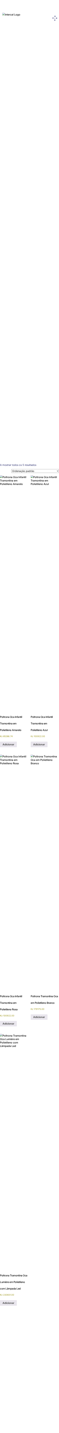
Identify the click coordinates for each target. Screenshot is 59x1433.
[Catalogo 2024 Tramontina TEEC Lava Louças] (28, 315)
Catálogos (9, 1369)
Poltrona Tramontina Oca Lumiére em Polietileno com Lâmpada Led (16, 253)
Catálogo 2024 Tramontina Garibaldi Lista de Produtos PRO (27, 336)
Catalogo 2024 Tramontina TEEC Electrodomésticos (21, 309)
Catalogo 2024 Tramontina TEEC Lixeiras (26, 298)
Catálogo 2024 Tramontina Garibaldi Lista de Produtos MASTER (27, 427)
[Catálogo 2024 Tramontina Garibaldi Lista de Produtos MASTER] (28, 419)
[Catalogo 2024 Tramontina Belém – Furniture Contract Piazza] (28, 363)
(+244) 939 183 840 (40, 1397)
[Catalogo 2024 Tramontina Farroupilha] (28, 410)
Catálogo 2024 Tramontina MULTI (22, 436)
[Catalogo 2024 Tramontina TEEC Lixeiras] (28, 291)
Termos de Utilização (42, 1382)
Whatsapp (12, 1404)
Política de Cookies (42, 1376)
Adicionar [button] (8, 744)
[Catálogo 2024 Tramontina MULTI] (25, 431)
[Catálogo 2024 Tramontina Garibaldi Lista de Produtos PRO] (28, 329)
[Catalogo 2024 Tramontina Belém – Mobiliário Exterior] (28, 377)
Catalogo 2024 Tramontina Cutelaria (24, 407)
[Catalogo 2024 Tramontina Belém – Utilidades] (28, 390)
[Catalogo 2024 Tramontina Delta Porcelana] (28, 342)
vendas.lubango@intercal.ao (45, 1401)
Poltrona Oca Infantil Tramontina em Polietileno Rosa (43, 161)
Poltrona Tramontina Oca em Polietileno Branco (43, 207)
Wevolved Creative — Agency (37, 1426)
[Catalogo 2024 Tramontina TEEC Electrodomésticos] (28, 302)
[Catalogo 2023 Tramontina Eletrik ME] (27, 354)
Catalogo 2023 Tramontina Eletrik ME (24, 359)
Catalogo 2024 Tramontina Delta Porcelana (22, 350)
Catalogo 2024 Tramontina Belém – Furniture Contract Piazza (23, 371)
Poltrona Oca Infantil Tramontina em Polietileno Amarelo (16, 161)
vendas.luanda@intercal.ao (16, 1401)
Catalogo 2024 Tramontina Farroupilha (25, 415)
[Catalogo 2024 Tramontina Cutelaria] (26, 402)
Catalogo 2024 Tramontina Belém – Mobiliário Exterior (23, 384)
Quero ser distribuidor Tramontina (29, 1346)
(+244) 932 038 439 (12, 1397)
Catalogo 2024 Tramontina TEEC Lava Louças (24, 323)
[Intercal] (11, 14)
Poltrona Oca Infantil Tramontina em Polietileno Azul (16, 207)
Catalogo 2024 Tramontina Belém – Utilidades (23, 398)
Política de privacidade (42, 1370)
